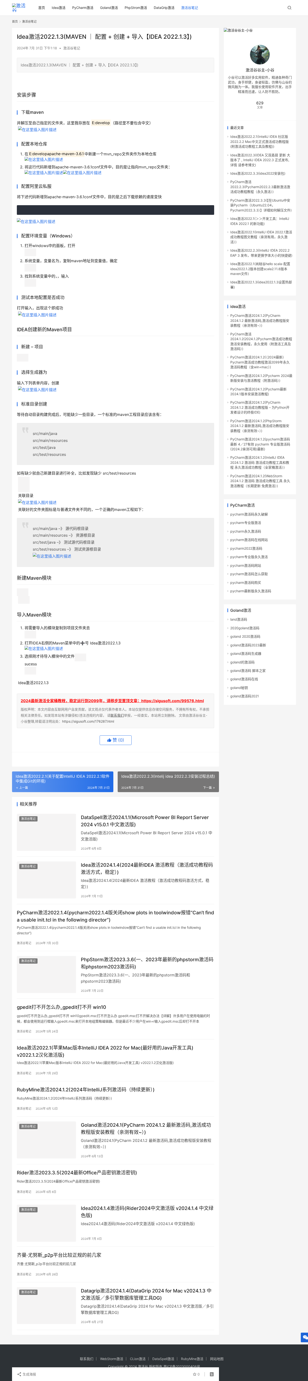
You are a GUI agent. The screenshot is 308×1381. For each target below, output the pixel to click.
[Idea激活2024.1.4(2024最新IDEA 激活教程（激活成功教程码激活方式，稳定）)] (46, 879)
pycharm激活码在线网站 (249, 540)
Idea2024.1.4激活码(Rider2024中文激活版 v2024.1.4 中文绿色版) (147, 1211)
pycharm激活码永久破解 (249, 514)
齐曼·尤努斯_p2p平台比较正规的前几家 (59, 1255)
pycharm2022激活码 (246, 548)
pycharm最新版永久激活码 (250, 591)
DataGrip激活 (164, 8)
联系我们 (117, 715)
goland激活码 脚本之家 (248, 670)
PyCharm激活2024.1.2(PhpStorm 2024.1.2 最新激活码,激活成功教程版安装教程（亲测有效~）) (259, 426)
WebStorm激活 (111, 1359)
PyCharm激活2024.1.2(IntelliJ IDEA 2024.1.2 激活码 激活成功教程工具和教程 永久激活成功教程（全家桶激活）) (259, 462)
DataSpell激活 (163, 1359)
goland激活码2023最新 (248, 645)
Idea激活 (58, 8)
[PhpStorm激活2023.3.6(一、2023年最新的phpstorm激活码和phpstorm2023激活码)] (46, 974)
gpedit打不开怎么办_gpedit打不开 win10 (61, 1007)
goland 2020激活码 (245, 636)
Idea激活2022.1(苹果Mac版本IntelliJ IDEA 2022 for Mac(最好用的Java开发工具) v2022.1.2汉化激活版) (105, 1051)
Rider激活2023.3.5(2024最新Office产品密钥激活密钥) (77, 1173)
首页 (41, 8)
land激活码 (238, 619)
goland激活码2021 (244, 696)
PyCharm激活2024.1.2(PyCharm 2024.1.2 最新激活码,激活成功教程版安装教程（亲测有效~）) (259, 320)
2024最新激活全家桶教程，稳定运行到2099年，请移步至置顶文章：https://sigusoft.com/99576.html (112, 700)
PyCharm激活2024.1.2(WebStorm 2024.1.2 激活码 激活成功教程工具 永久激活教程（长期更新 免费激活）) (260, 481)
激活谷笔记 (189, 8)
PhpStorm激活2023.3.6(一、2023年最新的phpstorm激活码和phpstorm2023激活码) (147, 963)
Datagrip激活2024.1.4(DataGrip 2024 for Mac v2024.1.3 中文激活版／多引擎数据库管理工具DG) (146, 1294)
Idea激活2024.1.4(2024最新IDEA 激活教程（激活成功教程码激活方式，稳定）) (147, 868)
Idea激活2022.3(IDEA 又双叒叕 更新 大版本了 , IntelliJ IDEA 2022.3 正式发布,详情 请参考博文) (260, 160)
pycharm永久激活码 (245, 531)
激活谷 (143, 1366)
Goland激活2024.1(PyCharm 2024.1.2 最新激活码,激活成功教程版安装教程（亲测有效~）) (146, 1128)
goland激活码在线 (244, 679)
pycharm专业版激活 (245, 523)
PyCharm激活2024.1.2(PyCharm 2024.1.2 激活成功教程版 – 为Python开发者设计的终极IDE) (259, 407)
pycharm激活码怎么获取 (249, 574)
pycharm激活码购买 (245, 582)
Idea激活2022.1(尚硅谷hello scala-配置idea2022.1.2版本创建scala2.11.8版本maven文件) (260, 269)
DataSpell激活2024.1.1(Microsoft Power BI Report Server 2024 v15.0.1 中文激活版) (145, 821)
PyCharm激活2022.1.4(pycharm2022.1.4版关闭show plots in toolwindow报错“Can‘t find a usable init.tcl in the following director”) (115, 916)
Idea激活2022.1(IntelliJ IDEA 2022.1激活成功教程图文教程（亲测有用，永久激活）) (261, 237)
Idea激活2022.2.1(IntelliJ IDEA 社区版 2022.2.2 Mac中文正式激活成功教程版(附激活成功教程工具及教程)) (259, 141)
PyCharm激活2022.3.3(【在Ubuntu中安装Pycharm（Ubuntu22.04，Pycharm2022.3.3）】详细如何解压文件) (261, 205)
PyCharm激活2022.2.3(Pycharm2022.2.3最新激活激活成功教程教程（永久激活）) (260, 187)
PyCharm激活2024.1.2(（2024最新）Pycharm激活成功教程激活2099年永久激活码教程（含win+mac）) (260, 362)
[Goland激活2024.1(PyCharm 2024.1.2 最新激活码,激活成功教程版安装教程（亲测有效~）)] (46, 1139)
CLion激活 (138, 1359)
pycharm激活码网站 (245, 565)
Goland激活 (109, 8)
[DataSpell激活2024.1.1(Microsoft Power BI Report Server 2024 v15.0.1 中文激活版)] (46, 832)
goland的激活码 (242, 662)
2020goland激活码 (244, 628)
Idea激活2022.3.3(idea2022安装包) (257, 173)
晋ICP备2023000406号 (181, 1366)
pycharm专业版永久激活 (249, 557)
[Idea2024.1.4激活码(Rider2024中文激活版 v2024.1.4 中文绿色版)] (46, 1223)
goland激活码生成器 (245, 653)
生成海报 (29, 1374)
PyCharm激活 (82, 8)
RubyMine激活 (192, 1359)
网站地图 (217, 1359)
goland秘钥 (239, 688)
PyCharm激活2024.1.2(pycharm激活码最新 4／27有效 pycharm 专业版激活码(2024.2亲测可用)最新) (260, 444)
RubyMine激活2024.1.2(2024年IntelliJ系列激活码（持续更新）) (86, 1090)
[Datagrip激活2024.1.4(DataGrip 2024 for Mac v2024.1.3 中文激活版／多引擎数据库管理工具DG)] (46, 1305)
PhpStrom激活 (136, 8)
